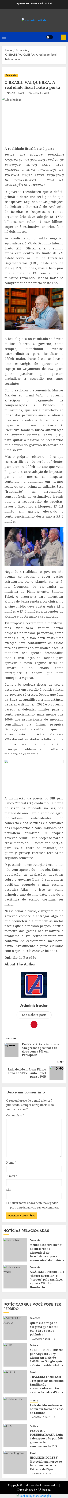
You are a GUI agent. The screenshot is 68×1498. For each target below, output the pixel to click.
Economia (11, 75)
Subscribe (63, 37)
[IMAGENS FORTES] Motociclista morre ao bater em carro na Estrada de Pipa (46, 1463)
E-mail (11, 1176)
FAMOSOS (35, 1318)
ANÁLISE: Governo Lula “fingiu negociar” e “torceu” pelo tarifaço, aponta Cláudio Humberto (47, 1279)
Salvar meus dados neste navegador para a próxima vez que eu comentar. (34, 1205)
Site (8, 1190)
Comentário (15, 1115)
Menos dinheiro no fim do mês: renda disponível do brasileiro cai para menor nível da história (47, 1252)
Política (34, 1345)
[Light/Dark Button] (49, 37)
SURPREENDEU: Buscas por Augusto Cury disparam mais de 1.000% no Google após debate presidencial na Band (46, 1359)
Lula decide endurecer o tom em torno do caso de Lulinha (46, 1409)
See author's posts (34, 1015)
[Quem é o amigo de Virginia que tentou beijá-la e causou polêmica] (15, 1328)
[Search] (57, 37)
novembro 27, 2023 (38, 93)
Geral (33, 1372)
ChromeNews (25, 1490)
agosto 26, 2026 (41, 1473)
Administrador (15, 93)
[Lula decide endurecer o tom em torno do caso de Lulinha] (15, 1408)
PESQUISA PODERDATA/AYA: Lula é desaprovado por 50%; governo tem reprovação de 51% (47, 1438)
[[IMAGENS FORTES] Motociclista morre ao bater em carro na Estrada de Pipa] (15, 1462)
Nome (11, 1162)
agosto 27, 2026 (41, 1339)
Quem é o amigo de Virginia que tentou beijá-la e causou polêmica (44, 1328)
